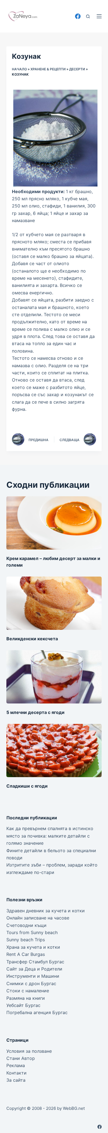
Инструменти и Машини (32, 976)
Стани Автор (20, 1058)
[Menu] (99, 16)
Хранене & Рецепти (48, 69)
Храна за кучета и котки (33, 947)
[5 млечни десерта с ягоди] (53, 676)
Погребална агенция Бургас (37, 1012)
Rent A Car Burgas (25, 954)
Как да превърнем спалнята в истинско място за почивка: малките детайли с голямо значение (49, 836)
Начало (19, 69)
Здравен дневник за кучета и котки (45, 910)
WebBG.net (74, 1108)
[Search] (88, 16)
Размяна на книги (25, 998)
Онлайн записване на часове (37, 918)
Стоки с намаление (27, 990)
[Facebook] (78, 16)
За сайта (15, 1080)
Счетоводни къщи (26, 925)
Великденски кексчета (32, 638)
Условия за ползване (29, 1051)
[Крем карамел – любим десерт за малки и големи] (53, 523)
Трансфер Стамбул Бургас (35, 961)
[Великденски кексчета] (53, 603)
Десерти (77, 69)
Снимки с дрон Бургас (31, 983)
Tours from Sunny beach (32, 932)
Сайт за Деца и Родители (34, 969)
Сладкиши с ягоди (27, 786)
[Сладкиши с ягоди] (53, 750)
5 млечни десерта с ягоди (35, 712)
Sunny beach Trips (25, 939)
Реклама (15, 1065)
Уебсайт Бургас (23, 1005)
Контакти (16, 1073)
